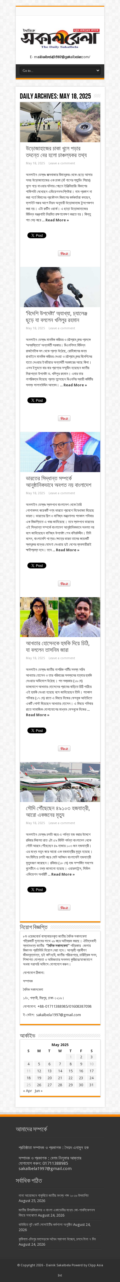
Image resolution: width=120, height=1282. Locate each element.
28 (60, 1085)
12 (39, 1071)
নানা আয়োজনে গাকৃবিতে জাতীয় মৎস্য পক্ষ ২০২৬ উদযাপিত (54, 1195)
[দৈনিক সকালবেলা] (60, 50)
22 (70, 1078)
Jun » (39, 1091)
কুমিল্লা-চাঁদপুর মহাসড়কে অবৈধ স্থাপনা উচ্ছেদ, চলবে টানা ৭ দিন (57, 1239)
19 (39, 1078)
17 (91, 1071)
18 (29, 1078)
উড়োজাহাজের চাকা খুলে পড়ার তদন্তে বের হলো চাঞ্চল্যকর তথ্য (56, 152)
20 (49, 1078)
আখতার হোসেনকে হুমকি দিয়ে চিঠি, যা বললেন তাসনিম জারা (58, 646)
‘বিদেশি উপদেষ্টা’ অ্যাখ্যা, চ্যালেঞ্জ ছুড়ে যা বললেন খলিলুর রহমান (56, 316)
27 (49, 1085)
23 (81, 1078)
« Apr (27, 1091)
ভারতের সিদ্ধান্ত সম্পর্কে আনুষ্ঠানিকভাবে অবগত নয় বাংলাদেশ (58, 481)
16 (81, 1071)
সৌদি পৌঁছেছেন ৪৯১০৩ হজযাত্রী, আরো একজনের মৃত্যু (58, 811)
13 (49, 1071)
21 (60, 1078)
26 (39, 1085)
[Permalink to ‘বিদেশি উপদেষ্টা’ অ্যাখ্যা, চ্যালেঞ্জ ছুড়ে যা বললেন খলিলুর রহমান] (60, 287)
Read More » (57, 220)
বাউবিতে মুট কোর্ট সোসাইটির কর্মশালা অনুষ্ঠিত (45, 1224)
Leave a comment (62, 163)
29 (70, 1085)
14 (60, 1071)
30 (81, 1085)
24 (91, 1078)
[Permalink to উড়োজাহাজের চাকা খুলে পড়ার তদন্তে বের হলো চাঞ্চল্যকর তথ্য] (60, 122)
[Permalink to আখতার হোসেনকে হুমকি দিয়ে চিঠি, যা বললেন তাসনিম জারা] (60, 617)
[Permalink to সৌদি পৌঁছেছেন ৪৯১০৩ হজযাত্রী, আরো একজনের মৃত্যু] (60, 782)
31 (91, 1085)
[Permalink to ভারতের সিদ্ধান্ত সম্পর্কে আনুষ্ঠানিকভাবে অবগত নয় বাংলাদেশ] (60, 452)
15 (70, 1071)
